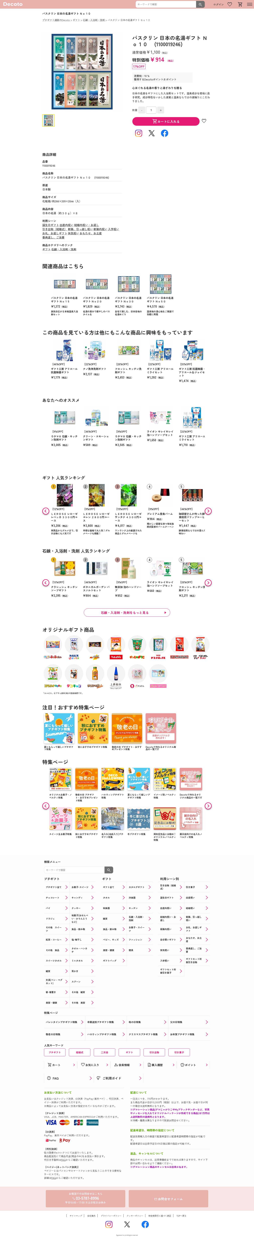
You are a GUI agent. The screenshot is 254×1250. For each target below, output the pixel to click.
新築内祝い (100, 229)
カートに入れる (166, 121)
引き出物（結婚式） (54, 229)
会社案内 (91, 1215)
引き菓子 (179, 1052)
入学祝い (113, 229)
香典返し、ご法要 (53, 237)
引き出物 (154, 1052)
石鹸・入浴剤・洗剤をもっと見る (125, 612)
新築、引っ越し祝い (80, 229)
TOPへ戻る (181, 1215)
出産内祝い (66, 225)
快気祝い (73, 233)
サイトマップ (76, 1215)
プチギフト (55, 1052)
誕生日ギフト (50, 225)
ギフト (46, 249)
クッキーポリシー (135, 1215)
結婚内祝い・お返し (86, 225)
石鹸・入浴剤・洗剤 (63, 249)
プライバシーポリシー (111, 1215)
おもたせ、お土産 (91, 233)
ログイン (218, 4)
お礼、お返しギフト (54, 233)
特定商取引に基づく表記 (159, 1215)
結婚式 (79, 1052)
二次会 (104, 1052)
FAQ (63, 1159)
